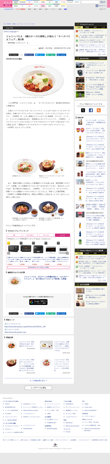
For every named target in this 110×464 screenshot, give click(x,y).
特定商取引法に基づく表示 (99, 440)
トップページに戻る (38, 388)
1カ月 (103, 27)
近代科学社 (48, 426)
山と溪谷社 (48, 417)
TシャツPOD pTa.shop (92, 422)
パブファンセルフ (90, 416)
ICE (83, 401)
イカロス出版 (67, 401)
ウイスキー (30, 235)
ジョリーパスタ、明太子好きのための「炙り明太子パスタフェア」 (26, 344)
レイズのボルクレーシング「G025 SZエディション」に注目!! (95, 65)
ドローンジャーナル (11, 417)
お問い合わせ (24, 440)
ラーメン (46, 235)
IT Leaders (8, 413)
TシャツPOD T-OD (53, 410)
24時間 (87, 27)
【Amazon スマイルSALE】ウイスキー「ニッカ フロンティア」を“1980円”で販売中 (95, 226)
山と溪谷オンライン (53, 419)
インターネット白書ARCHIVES (14, 432)
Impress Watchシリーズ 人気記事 (91, 250)
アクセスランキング (87, 24)
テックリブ (67, 429)
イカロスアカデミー (71, 417)
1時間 (79, 27)
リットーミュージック (53, 404)
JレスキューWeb (71, 413)
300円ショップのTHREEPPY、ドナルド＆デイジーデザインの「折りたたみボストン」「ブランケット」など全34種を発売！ (95, 184)
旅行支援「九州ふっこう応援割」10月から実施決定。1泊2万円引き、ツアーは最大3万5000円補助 (92, 263)
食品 (35, 9)
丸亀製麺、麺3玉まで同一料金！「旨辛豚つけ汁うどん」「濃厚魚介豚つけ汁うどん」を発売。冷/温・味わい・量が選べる (92, 51)
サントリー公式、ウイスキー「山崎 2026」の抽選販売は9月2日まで (95, 122)
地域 (60, 9)
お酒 (46, 9)
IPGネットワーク (87, 419)
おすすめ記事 (84, 284)
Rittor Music (48, 401)
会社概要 (73, 440)
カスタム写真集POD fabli (92, 425)
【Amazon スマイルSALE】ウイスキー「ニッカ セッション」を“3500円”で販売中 (95, 234)
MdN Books (69, 422)
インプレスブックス (29, 425)
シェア (30, 55)
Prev (9, 253)
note (52, 55)
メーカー (53, 9)
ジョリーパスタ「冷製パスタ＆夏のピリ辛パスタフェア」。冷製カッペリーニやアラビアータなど (61, 346)
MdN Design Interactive (72, 426)
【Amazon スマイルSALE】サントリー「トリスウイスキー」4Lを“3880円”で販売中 (95, 190)
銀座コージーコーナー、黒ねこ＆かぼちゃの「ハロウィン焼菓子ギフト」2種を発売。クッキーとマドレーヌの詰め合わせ (95, 157)
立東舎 (49, 413)
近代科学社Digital (52, 428)
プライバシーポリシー (62, 440)
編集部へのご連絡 (48, 440)
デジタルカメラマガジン (12, 426)
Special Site (84, 58)
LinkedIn (63, 55)
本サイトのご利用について (10, 440)
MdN (65, 420)
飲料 (40, 9)
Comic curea (88, 407)
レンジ (62, 235)
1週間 (95, 27)
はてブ (41, 55)
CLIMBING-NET (51, 422)
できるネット (9, 429)
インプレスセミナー (29, 413)
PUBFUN (85, 413)
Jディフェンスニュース (72, 407)
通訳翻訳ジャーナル (71, 410)
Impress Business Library (30, 410)
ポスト (15, 55)
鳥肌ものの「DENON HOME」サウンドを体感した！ (95, 94)
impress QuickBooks (90, 410)
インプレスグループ (84, 440)
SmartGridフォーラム (29, 404)
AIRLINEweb (69, 404)
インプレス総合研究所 (11, 410)
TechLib (68, 432)
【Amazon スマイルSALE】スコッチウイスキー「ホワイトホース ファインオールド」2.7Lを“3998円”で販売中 (92, 46)
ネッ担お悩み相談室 (11, 420)
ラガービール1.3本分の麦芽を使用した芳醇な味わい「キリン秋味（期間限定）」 (95, 218)
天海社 (86, 404)
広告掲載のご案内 (35, 440)
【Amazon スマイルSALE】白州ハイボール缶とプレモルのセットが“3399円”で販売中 (95, 242)
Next (67, 253)
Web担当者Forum (10, 407)
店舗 (29, 9)
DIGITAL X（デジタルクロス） (32, 417)
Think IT (7, 404)
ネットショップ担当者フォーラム (33, 407)
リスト (21, 55)
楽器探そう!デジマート (53, 407)
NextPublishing (27, 428)
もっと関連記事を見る (37, 380)
